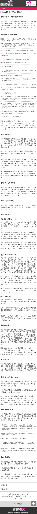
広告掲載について (7, 489)
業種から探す (25, 494)
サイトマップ (18, 498)
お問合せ (4, 485)
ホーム (8, 494)
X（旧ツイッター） (28, 496)
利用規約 (18, 496)
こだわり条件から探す (8, 496)
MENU (33, 4)
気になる (28, 3)
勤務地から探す (16, 494)
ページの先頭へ (18, 504)
